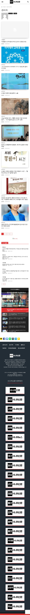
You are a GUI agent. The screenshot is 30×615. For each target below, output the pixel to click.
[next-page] (11, 234)
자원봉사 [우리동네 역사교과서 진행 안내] (13, 41)
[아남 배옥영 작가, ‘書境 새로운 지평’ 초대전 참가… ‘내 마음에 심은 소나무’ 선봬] (15, 106)
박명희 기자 (4, 265)
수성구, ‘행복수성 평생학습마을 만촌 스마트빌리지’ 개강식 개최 (15, 271)
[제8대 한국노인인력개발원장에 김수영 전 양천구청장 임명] (15, 212)
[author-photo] (4, 16)
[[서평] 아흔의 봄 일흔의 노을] (15, 81)
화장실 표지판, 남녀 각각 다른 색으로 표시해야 (13, 264)
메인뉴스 (3, 116)
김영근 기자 (4, 259)
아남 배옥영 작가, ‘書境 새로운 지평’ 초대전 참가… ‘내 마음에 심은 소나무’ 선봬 (14, 118)
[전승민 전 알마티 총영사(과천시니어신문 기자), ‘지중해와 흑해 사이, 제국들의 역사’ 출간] (15, 186)
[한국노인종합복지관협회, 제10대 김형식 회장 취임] (15, 133)
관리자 (2, 43)
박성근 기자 (4, 273)
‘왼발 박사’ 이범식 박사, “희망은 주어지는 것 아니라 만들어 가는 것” (15, 257)
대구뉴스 (3, 64)
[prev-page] (2, 284)
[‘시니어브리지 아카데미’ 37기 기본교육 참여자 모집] (15, 55)
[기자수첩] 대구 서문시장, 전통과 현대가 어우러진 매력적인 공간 (15, 279)
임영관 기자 (4, 251)
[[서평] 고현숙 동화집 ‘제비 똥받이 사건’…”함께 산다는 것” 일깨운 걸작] (15, 159)
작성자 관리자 (9, 6)
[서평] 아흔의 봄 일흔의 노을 (9, 93)
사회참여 (3, 39)
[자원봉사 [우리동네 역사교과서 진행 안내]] (15, 30)
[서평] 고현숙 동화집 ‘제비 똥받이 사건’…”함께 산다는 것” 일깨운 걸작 (14, 172)
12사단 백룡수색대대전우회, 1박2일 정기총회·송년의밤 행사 (15, 249)
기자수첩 (4, 262)
